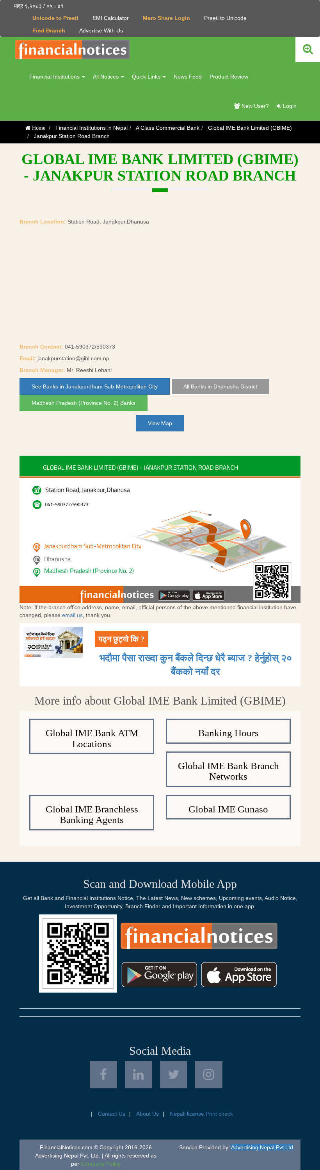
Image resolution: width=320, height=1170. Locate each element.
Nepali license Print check (201, 1114)
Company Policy (101, 1164)
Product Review (229, 76)
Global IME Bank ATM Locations (92, 738)
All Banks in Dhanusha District (220, 386)
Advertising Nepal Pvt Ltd (262, 1147)
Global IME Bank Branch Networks (228, 771)
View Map (160, 423)
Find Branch (48, 30)
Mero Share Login (166, 18)
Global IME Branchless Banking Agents (92, 814)
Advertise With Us (101, 30)
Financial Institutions (55, 76)
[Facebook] (103, 1074)
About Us (147, 1114)
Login (289, 106)
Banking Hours (228, 733)
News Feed (188, 76)
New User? (254, 106)
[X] (173, 1074)
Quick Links (147, 76)
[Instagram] (208, 1074)
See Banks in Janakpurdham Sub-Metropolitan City (95, 386)
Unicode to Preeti (55, 18)
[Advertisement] (160, 284)
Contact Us (111, 1114)
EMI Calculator (110, 18)
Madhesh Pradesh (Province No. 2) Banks (83, 403)
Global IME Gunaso (228, 809)
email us (72, 615)
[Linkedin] (138, 1074)
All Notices (106, 76)
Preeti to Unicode (225, 18)
